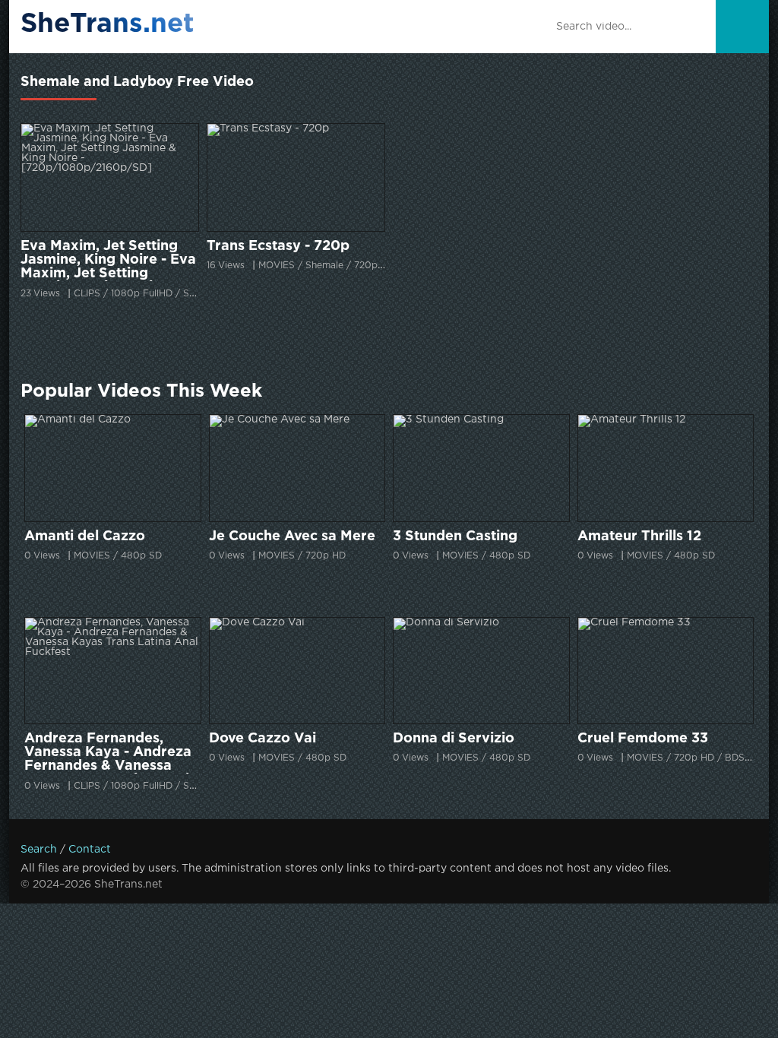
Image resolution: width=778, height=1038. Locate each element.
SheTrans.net (107, 24)
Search (39, 849)
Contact (89, 849)
